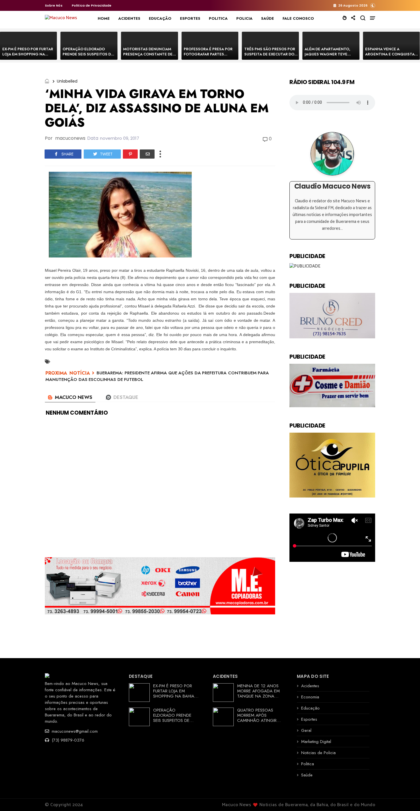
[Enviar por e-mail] (147, 154)
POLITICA (218, 18)
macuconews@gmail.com (74, 731)
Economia (310, 697)
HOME (104, 18)
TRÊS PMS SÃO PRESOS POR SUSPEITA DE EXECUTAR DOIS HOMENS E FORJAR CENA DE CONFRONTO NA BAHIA (271, 56)
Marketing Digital (316, 741)
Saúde (307, 775)
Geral (306, 730)
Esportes (309, 719)
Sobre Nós (54, 5)
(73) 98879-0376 (67, 740)
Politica (307, 764)
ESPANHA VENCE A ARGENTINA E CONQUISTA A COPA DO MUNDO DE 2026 (391, 54)
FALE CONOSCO (298, 18)
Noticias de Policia (318, 753)
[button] (372, 5)
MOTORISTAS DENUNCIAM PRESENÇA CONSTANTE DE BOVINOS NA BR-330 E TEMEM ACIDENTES (148, 56)
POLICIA (244, 18)
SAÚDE (267, 18)
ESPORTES (190, 18)
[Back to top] (405, 797)
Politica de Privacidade (91, 5)
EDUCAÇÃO (160, 18)
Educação (310, 708)
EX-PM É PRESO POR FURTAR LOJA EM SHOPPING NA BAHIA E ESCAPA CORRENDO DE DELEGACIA (28, 56)
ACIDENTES (129, 18)
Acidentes (310, 686)
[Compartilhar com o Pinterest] (130, 154)
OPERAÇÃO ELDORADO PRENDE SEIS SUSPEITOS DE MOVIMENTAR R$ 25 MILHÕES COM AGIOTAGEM (88, 56)
